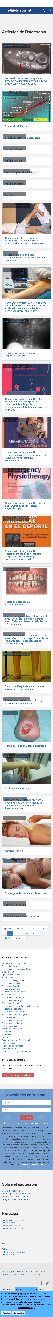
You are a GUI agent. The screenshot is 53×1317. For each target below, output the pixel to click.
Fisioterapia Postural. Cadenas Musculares (20, 1006)
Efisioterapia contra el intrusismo (16, 1193)
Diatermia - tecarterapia (12, 966)
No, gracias (18, 1313)
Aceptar (6, 1313)
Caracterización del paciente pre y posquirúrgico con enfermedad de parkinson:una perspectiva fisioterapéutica (24, 804)
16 (38, 928)
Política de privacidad (30, 1274)
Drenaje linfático (9, 972)
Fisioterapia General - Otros (14, 991)
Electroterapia (10, 253)
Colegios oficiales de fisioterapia (16, 1199)
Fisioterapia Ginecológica (13, 997)
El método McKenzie (16, 126)
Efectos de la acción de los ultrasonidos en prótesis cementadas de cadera (25, 257)
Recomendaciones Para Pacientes (17, 1040)
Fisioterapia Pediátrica (11, 1003)
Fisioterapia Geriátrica (11, 994)
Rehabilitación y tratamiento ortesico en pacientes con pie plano (25, 687)
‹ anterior (19, 928)
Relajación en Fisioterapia (13, 1045)
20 (16, 933)
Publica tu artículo (10, 1222)
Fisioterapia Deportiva (14, 270)
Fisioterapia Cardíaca (11, 983)
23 (33, 933)
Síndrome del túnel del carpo (20, 788)
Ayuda (29, 1271)
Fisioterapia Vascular (11, 1017)
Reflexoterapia (8, 1043)
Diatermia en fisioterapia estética (16, 969)
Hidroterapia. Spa (9, 1026)
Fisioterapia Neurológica (15, 798)
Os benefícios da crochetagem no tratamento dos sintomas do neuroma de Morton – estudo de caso (26, 81)
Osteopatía (7, 1031)
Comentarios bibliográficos (16, 321)
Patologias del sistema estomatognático (17, 603)
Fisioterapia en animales (12, 1020)
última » (19, 937)
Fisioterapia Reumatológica (16, 171)
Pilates (5, 1037)
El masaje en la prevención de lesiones (26, 893)
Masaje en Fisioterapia (14, 136)
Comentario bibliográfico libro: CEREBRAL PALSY (22, 355)
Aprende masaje (14, 850)
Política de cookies (10, 1274)
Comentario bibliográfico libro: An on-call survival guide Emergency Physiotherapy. (25, 506)
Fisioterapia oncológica (12, 1023)
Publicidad (38, 1271)
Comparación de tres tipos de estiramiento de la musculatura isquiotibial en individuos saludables (24, 241)
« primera (8, 928)
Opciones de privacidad (26, 1289)
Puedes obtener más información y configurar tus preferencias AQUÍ (26, 1306)
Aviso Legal (7, 1271)
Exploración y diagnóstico (15, 94)
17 (44, 928)
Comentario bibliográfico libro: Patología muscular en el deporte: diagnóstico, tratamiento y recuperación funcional (23, 555)
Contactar (19, 1271)
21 (21, 933)
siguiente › (8, 937)
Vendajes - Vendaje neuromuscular (17, 1051)
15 (33, 928)
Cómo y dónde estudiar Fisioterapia (17, 1196)
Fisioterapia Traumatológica (16, 45)
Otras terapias (8, 1034)
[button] (50, 10)
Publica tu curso (9, 1249)
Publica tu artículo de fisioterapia (18, 1075)
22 (27, 933)
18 (5, 933)
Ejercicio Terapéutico (11, 974)
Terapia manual (9, 1048)
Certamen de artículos (11, 1225)
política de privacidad (40, 1123)
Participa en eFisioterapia (13, 1220)
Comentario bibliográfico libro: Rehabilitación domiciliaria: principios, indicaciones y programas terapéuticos (25, 456)
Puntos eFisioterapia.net (12, 1228)
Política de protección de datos (33, 1165)
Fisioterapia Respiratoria (12, 1009)
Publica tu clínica (9, 1254)
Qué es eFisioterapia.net (12, 1190)
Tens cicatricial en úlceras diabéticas (25, 745)
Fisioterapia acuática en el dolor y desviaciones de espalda (23, 702)
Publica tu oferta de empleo (14, 1252)
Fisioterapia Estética (11, 989)
